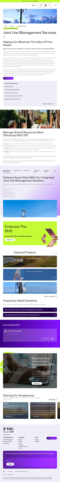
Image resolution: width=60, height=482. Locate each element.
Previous (54, 171)
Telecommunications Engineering (11, 99)
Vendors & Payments (23, 446)
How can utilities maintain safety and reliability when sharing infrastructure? (22, 315)
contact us (52, 438)
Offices (20, 443)
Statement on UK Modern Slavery (8, 474)
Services (12, 26)
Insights (6, 403)
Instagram (37, 441)
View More (51, 399)
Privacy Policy (10, 471)
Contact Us (8, 78)
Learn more (36, 1)
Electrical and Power (21, 26)
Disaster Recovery (8, 86)
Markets (20, 439)
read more (9, 416)
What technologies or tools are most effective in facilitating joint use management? (24, 309)
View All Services (48, 103)
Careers (20, 448)
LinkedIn (37, 439)
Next (56, 171)
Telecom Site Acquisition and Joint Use (13, 95)
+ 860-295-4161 (6, 434)
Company (21, 444)
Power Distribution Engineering (11, 28)
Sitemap (4, 471)
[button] (34, 5)
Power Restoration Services (10, 92)
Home (6, 26)
